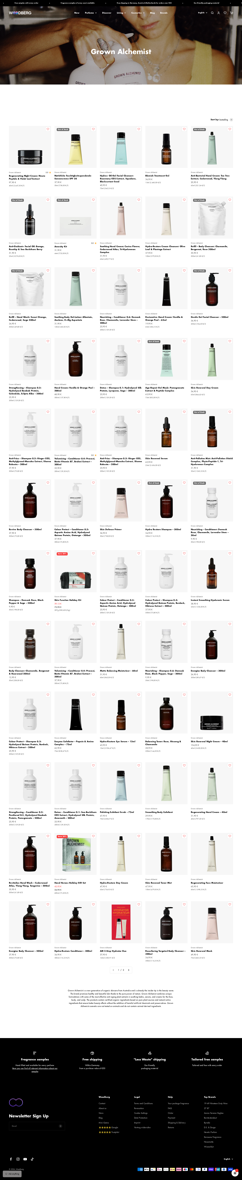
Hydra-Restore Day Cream (114, 883)
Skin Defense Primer (111, 529)
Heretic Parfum (210, 1132)
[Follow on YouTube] (25, 1159)
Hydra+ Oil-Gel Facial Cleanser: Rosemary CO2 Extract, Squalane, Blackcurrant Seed (118, 179)
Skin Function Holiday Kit (67, 600)
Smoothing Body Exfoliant (159, 812)
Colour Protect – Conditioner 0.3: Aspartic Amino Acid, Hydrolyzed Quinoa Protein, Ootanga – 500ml (72, 532)
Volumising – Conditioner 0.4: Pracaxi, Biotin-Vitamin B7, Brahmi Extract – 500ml (74, 674)
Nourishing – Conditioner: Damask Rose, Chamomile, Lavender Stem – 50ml (210, 532)
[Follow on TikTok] (32, 1159)
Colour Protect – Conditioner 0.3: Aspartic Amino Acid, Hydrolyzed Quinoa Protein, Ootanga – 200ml (118, 603)
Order (170, 1113)
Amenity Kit (60, 247)
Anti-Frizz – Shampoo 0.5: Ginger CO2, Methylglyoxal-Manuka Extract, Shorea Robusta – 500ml (30, 461)
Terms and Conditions (143, 1103)
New (76, 13)
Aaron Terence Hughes (214, 1113)
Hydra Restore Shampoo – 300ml (163, 529)
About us (102, 1108)
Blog (152, 13)
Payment (171, 1118)
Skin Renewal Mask (201, 951)
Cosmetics (136, 13)
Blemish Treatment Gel (157, 176)
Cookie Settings (140, 1113)
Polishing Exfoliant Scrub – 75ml (117, 812)
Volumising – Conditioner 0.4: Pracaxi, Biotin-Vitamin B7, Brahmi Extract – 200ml (74, 461)
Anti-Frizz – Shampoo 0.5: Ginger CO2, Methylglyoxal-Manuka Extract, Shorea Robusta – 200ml (121, 461)
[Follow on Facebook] (11, 1159)
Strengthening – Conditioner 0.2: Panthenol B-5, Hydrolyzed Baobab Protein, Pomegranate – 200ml (28, 815)
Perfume (89, 13)
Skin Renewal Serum (156, 458)
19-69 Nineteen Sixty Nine (215, 1103)
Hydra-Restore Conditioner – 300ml (73, 951)
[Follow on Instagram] (18, 1159)
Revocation (139, 1108)
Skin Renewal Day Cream (204, 388)
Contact (102, 1103)
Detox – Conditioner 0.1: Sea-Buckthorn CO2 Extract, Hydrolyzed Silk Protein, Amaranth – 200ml (75, 815)
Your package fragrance (178, 1103)
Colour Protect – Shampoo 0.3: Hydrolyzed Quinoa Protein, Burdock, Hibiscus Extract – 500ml (165, 603)
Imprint (137, 1123)
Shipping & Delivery (177, 1123)
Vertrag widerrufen (142, 1127)
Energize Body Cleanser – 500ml (26, 951)
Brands (164, 13)
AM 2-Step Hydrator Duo (113, 951)
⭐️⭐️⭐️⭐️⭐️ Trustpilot (109, 1132)
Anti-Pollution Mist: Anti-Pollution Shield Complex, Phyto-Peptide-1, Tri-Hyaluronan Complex (212, 461)
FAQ (170, 1108)
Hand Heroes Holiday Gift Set (70, 883)
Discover (106, 13)
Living (120, 13)
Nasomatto (209, 1142)
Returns (171, 1127)
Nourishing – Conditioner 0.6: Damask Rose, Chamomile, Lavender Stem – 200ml (120, 320)
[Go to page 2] (128, 970)
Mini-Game (104, 1123)
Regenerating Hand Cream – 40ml (209, 812)
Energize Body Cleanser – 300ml (208, 671)
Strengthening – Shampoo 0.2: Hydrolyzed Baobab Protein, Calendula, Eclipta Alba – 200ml (26, 391)
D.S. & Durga (210, 1127)
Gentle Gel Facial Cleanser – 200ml (209, 317)
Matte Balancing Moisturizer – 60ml (119, 671)
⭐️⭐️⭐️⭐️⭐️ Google (108, 1127)
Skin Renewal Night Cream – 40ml (209, 741)
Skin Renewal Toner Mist (158, 883)
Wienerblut (209, 1147)
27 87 (206, 1108)
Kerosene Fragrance (212, 1137)
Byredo (207, 1123)
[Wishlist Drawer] (225, 12)
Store (101, 1113)
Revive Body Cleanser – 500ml (25, 529)
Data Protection (140, 1118)
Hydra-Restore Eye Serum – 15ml (117, 741)
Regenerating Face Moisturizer (207, 883)
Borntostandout (210, 1118)
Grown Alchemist (15, 172)
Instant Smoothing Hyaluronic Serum (210, 600)
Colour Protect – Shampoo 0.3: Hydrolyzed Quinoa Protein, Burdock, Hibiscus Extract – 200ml (29, 744)
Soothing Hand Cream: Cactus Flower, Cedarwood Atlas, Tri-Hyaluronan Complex (120, 249)
